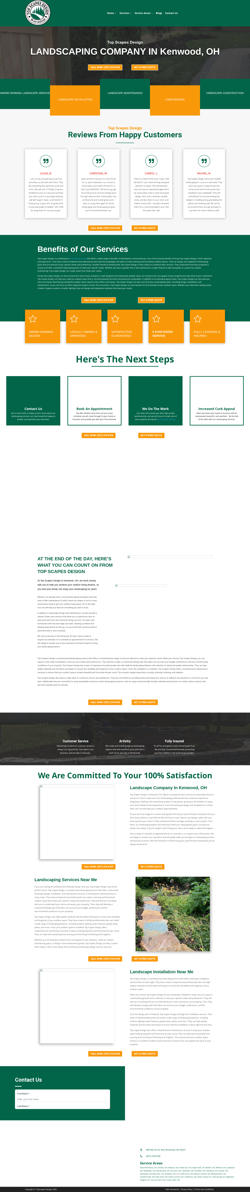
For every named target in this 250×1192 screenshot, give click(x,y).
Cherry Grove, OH (175, 1177)
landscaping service (78, 258)
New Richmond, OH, (148, 1167)
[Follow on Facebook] (128, 1073)
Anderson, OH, (185, 1167)
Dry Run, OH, (176, 1170)
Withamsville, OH (218, 1174)
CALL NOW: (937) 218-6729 (105, 67)
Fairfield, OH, (200, 1170)
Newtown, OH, (150, 1170)
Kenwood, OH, (146, 1174)
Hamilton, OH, (188, 1170)
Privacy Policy (186, 1189)
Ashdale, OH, (170, 1174)
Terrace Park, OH (158, 1180)
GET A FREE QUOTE (144, 67)
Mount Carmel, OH (202, 1174)
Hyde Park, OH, (198, 1167)
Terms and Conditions (204, 1189)
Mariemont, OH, (163, 1170)
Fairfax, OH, (223, 1170)
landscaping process (166, 419)
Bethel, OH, (210, 1167)
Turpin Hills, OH (173, 1180)
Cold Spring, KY (218, 1177)
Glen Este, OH (161, 1177)
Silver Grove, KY (204, 1177)
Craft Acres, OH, (186, 1174)
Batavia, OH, (173, 1167)
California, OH (190, 1177)
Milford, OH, (221, 1167)
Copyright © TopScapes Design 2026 (41, 1189)
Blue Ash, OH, (158, 1174)
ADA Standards (172, 1189)
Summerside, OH (147, 1177)
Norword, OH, (212, 1170)
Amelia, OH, (163, 1167)
